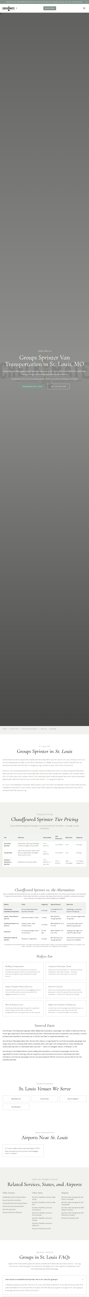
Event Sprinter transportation (13, 1206)
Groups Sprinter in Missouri (12, 1212)
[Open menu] (84, 8)
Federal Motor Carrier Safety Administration (33, 1051)
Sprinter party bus (9, 1209)
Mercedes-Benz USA (21, 1041)
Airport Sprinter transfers (12, 1200)
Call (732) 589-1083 (58, 386)
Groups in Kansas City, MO (41, 1228)
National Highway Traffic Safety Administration (34, 1031)
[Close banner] (86, 2)
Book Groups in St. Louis (32, 386)
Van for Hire (14, 729)
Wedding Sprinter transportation (14, 1197)
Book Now (49, 8)
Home (5, 729)
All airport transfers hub (70, 1218)
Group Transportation (29, 729)
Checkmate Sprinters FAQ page (46, 1269)
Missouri (44, 729)
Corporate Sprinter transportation (15, 1203)
